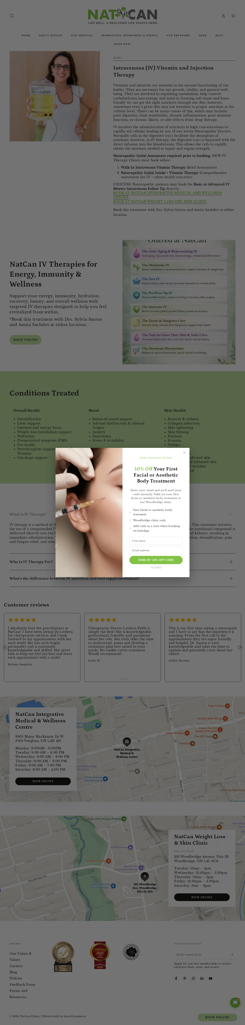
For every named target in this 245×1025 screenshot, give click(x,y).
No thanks (156, 567)
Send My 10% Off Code (156, 560)
